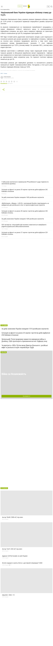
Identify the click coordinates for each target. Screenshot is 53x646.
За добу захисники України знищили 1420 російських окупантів (23, 197)
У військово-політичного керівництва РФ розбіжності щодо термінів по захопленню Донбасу (25, 183)
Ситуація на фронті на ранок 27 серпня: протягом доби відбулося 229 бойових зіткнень (25, 233)
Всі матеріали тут (26, 396)
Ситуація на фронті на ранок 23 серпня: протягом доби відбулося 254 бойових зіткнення (26, 334)
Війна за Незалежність (14, 374)
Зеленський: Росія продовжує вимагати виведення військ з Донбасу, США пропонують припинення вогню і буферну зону (24, 340)
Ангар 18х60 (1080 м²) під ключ (12, 517)
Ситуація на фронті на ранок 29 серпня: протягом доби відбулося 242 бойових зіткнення (25, 190)
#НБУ (2, 73)
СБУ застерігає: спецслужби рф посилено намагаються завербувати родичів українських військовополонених (24, 225)
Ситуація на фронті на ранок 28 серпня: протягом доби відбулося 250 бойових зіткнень (25, 212)
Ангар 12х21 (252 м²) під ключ (12, 549)
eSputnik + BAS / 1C (8, 595)
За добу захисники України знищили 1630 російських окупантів (23, 219)
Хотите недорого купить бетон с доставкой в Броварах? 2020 (22, 563)
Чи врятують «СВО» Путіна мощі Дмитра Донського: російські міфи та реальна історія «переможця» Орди (25, 346)
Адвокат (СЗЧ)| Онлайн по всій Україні (14, 556)
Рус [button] (48, 6)
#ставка (5, 73)
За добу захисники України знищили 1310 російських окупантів (25, 329)
